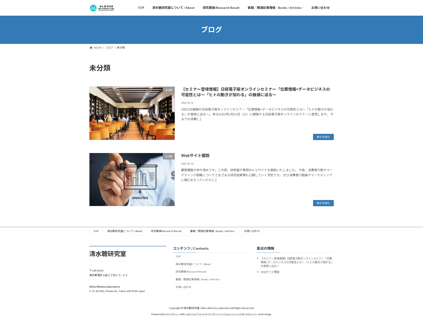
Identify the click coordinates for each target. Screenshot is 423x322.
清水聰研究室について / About (124, 231)
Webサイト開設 (195, 155)
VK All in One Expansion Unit (224, 314)
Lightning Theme (195, 314)
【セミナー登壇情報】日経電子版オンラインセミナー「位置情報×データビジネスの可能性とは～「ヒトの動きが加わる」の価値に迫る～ (297, 262)
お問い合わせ (252, 231)
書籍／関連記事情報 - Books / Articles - (213, 231)
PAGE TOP (409, 308)
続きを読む (323, 137)
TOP (95, 231)
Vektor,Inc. (251, 314)
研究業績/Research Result (166, 231)
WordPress (172, 314)
